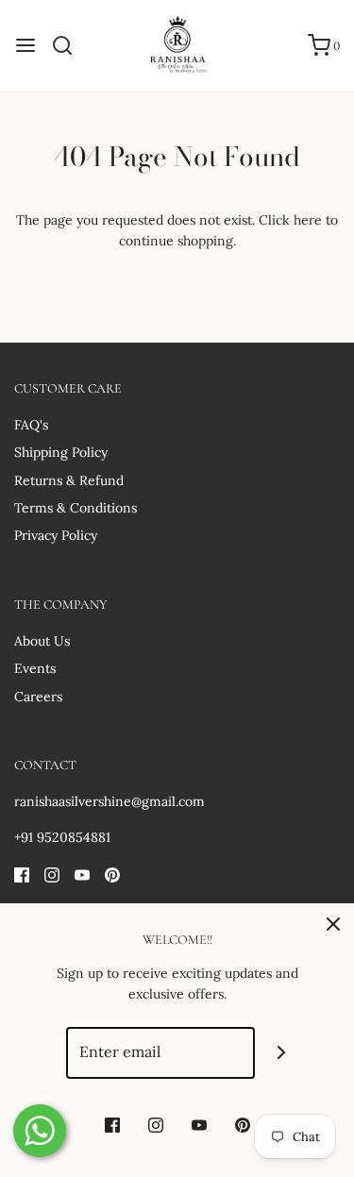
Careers (38, 696)
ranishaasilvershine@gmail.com (109, 801)
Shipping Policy (61, 452)
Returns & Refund (69, 480)
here (308, 219)
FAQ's (31, 424)
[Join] (281, 1053)
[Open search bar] (69, 45)
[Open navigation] (25, 45)
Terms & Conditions (75, 507)
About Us (42, 640)
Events (35, 668)
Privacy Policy (55, 535)
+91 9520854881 (62, 837)
